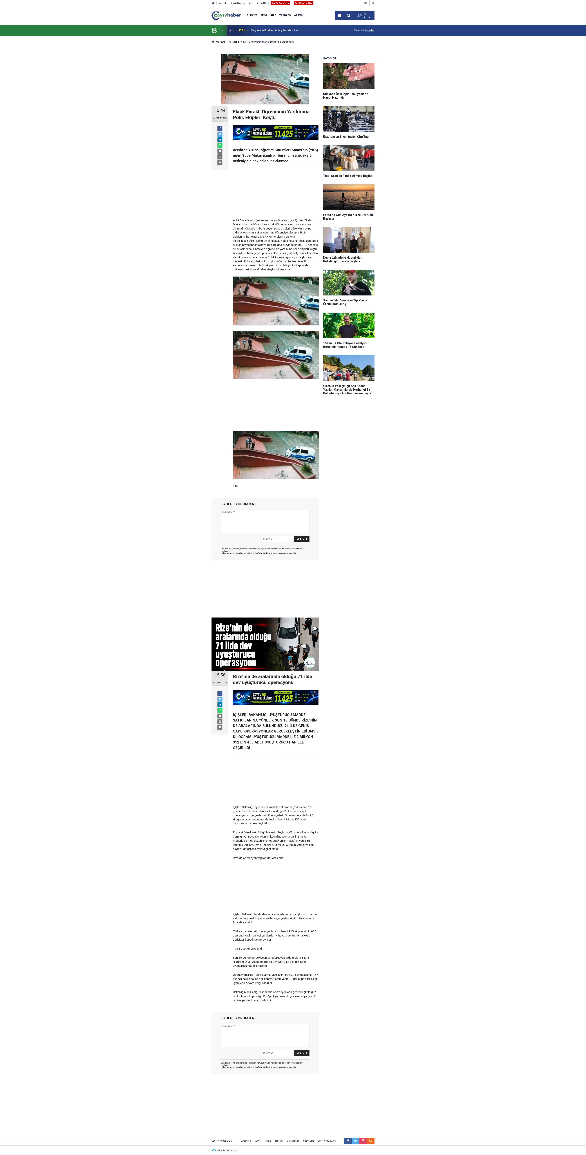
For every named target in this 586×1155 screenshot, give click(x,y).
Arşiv (251, 3)
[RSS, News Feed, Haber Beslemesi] (370, 1141)
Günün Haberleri (238, 3)
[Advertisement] (276, 192)
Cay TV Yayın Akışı (327, 1141)
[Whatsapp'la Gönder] (219, 145)
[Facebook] (219, 128)
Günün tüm (364, 30)
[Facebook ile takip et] (348, 1141)
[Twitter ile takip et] (355, 1141)
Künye (258, 1141)
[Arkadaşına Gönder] (219, 151)
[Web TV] (365, 3)
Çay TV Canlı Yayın (280, 3)
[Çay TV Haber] (226, 15)
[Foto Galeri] (372, 3)
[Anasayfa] (213, 3)
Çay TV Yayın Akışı (304, 3)
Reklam (279, 1141)
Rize (273, 15)
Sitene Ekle (262, 3)
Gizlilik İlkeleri (292, 1141)
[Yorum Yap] (219, 162)
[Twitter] (219, 134)
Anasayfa (246, 1141)
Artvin (299, 15)
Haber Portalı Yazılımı (227, 1150)
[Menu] (339, 15)
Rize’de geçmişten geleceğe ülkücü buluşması (275, 30)
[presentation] (222, 30)
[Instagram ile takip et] (363, 1141)
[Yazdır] (219, 156)
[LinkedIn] (219, 139)
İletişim (267, 1141)
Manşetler (223, 3)
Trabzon (285, 15)
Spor (263, 15)
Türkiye (252, 15)
